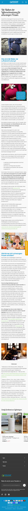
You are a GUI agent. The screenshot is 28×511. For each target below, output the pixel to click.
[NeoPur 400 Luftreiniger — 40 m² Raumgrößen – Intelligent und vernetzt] (11, 423)
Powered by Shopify (17, 505)
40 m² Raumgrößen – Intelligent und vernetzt (10, 438)
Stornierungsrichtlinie (20, 508)
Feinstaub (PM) (16, 188)
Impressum (14, 508)
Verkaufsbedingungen (8, 508)
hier (16, 228)
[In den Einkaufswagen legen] (20, 431)
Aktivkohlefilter (19, 325)
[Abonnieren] (24, 485)
